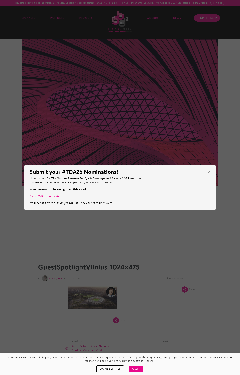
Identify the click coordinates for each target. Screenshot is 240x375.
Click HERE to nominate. (45, 196)
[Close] (209, 172)
